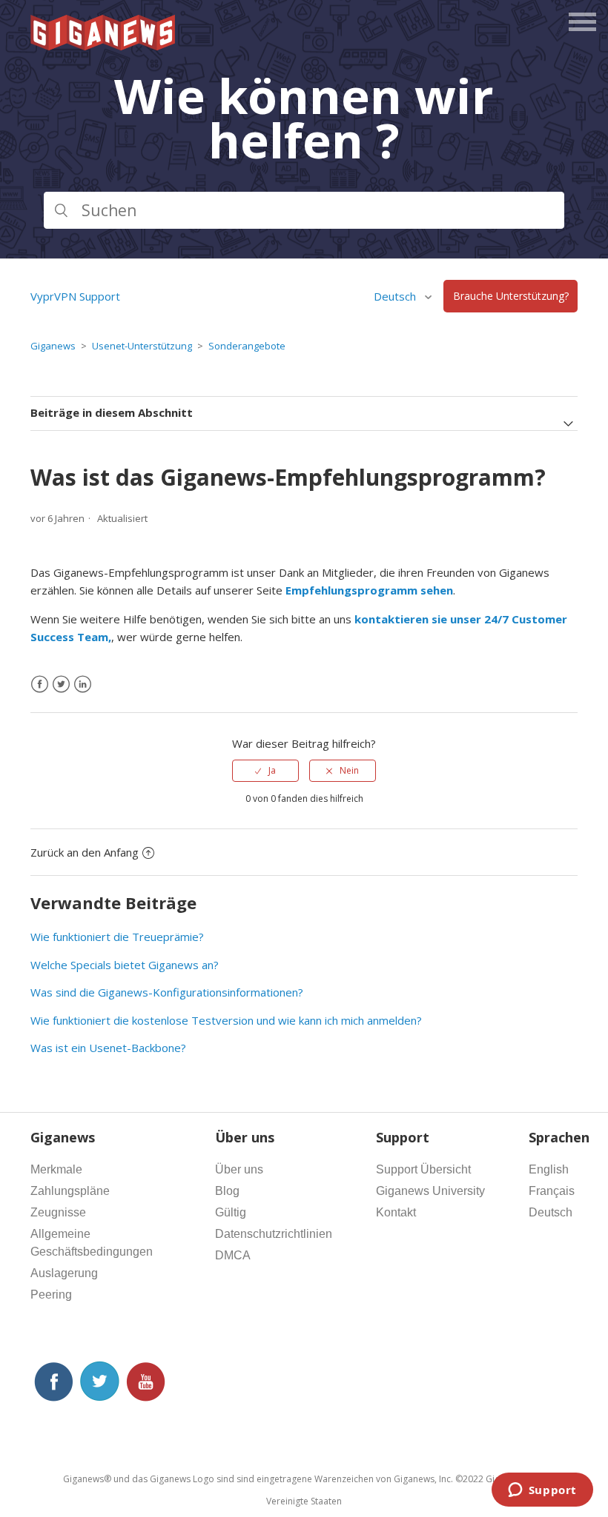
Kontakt (396, 1212)
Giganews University (430, 1191)
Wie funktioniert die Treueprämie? (117, 936)
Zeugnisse (58, 1212)
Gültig (230, 1212)
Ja (272, 770)
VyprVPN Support (75, 296)
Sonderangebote (246, 345)
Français (552, 1191)
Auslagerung (64, 1273)
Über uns (239, 1169)
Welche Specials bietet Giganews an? (124, 964)
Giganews (53, 345)
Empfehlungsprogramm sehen (369, 590)
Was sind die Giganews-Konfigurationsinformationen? (166, 992)
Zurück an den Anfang (84, 852)
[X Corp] (61, 684)
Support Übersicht (423, 1169)
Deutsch (550, 1212)
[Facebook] (39, 684)
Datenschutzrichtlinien (273, 1234)
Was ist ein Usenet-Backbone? (108, 1047)
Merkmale (56, 1169)
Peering (51, 1294)
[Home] (103, 45)
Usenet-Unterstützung (142, 345)
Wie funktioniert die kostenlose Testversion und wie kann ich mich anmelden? (226, 1020)
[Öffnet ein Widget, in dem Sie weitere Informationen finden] (542, 1491)
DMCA (233, 1255)
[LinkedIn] (82, 684)
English (549, 1169)
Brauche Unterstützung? (511, 296)
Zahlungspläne (70, 1191)
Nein (349, 770)
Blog (227, 1191)
